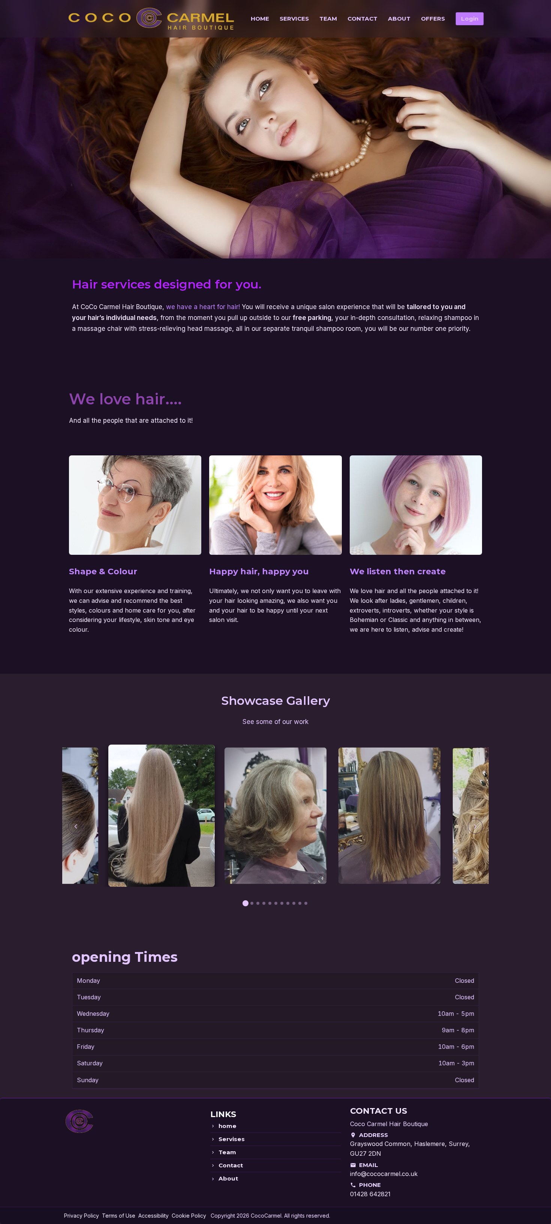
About (228, 1178)
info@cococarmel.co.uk (384, 1173)
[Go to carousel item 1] (245, 903)
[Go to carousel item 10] (299, 903)
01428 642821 (370, 1194)
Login (469, 18)
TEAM (328, 18)
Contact (231, 1165)
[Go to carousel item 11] (305, 903)
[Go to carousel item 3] (257, 903)
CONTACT (362, 18)
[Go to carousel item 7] (281, 903)
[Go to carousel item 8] (287, 903)
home (228, 1126)
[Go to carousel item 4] (263, 903)
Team (227, 1152)
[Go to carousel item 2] (251, 903)
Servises (232, 1139)
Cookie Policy (189, 1215)
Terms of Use (118, 1215)
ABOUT (399, 18)
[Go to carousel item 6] (275, 903)
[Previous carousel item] (75, 826)
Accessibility (153, 1215)
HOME (260, 18)
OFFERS (433, 18)
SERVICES (294, 18)
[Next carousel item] (475, 826)
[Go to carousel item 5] (269, 903)
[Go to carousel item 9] (293, 903)
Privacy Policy (81, 1215)
